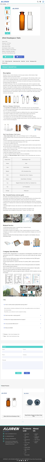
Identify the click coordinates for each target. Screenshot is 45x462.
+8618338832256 (12, 438)
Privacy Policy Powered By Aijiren (36, 459)
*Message (4, 360)
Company (24, 354)
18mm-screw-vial (16, 61)
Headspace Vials (12, 83)
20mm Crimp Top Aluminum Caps (13, 336)
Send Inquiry (9, 56)
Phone (3, 354)
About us (35, 430)
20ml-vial (23, 61)
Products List (26, 430)
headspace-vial (33, 61)
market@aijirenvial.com (12, 433)
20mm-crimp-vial (8, 61)
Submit (18, 373)
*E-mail (24, 349)
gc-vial (27, 61)
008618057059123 (10, 436)
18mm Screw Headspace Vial (13, 334)
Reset (27, 373)
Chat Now (20, 56)
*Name (3, 349)
